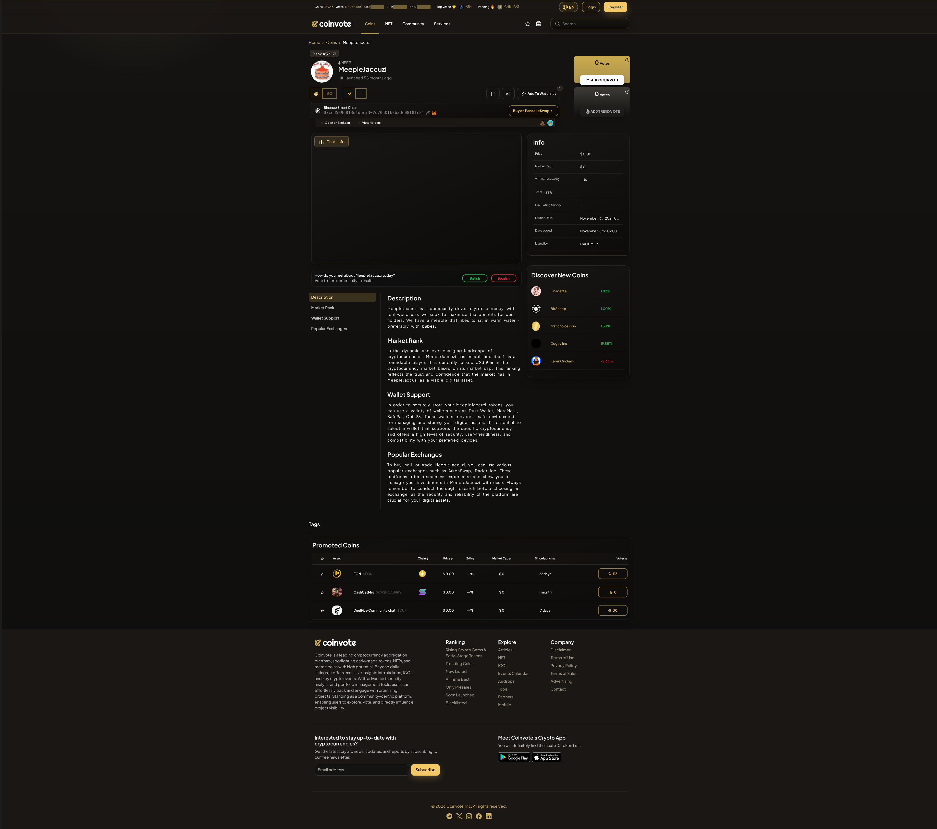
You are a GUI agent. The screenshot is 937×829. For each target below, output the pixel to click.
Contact (558, 689)
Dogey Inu (559, 343)
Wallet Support (325, 318)
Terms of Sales (564, 673)
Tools (503, 689)
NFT (501, 657)
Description (322, 297)
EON (357, 573)
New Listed (456, 671)
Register (615, 7)
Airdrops (506, 681)
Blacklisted (456, 702)
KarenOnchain (562, 361)
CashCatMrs (364, 592)
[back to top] (926, 818)
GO (330, 93)
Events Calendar (513, 673)
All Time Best (457, 679)
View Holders (371, 122)
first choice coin (563, 326)
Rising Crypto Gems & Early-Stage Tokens (466, 652)
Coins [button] (370, 23)
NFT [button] (389, 23)
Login (591, 7)
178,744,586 (353, 7)
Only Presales (458, 687)
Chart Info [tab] (335, 141)
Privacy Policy (564, 665)
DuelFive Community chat (374, 610)
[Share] (508, 93)
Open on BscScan (337, 122)
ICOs (502, 665)
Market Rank (322, 307)
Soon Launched (460, 694)
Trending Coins (459, 663)
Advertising (561, 681)
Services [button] (442, 23)
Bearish (504, 278)
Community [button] (413, 23)
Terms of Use (562, 657)
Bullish (475, 278)
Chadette (559, 291)
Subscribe (425, 769)
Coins (331, 42)
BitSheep (558, 308)
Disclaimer (561, 649)
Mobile (504, 704)
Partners (506, 696)
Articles (505, 649)
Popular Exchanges (329, 328)
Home (314, 42)
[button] (538, 24)
